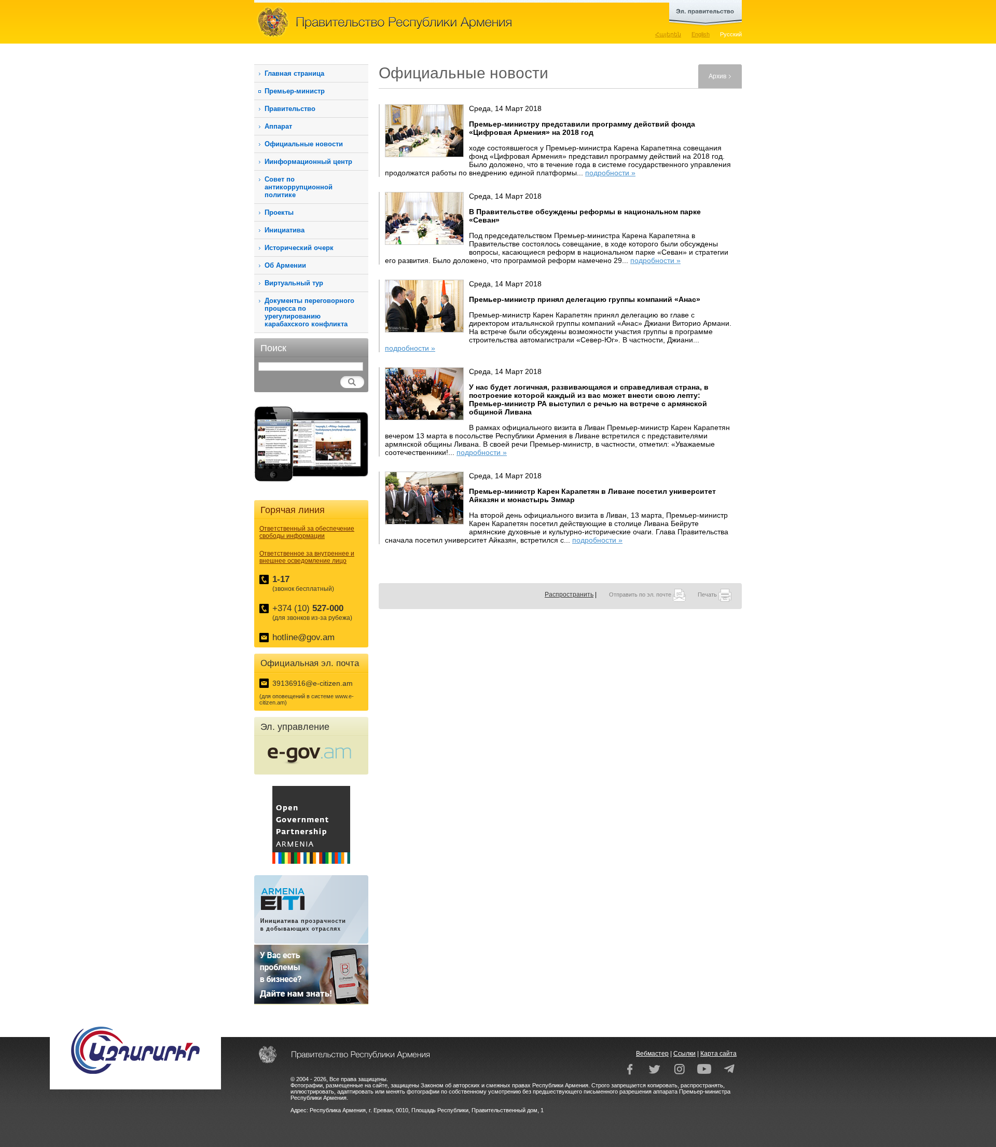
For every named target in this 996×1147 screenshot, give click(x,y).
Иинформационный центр (308, 161)
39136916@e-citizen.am (312, 683)
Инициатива (285, 230)
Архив (717, 76)
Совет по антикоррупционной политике (299, 187)
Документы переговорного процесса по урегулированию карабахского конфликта (309, 312)
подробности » (610, 173)
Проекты (279, 212)
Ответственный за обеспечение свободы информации (306, 532)
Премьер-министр (295, 91)
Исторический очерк (299, 248)
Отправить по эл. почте (641, 594)
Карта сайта (718, 1053)
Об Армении (285, 265)
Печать (708, 594)
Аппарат (278, 126)
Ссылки (684, 1053)
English (700, 34)
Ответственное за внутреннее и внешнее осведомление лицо (306, 557)
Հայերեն (668, 34)
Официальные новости (304, 144)
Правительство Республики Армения (430, 22)
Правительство (290, 109)
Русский (731, 34)
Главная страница (294, 73)
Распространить (569, 594)
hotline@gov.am (303, 637)
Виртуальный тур (294, 283)
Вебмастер (652, 1053)
